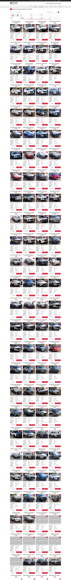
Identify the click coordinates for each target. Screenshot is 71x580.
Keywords (19, 12)
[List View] (60, 12)
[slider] (29, 19)
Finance (47, 6)
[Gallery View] (58, 12)
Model (31, 14)
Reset (48, 12)
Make (21, 14)
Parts (55, 6)
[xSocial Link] (60, 0)
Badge (41, 14)
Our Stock (35, 6)
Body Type (11, 17)
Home (31, 6)
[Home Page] (14, 3)
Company (59, 6)
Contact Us (19, 39)
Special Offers (41, 6)
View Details (13, 39)
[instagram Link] (59, 0)
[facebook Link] (57, 0)
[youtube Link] (58, 0)
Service (51, 6)
